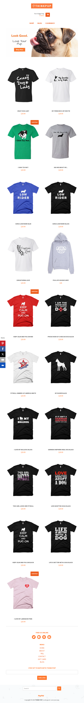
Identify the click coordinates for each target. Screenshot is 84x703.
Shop (31, 23)
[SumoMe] (2, 365)
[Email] (2, 360)
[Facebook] (2, 349)
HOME (42, 648)
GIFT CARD (42, 659)
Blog (40, 23)
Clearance (50, 23)
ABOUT (42, 651)
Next (76, 42)
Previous (7, 42)
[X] (2, 354)
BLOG (42, 662)
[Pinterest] (2, 343)
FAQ (42, 653)
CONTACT (42, 656)
